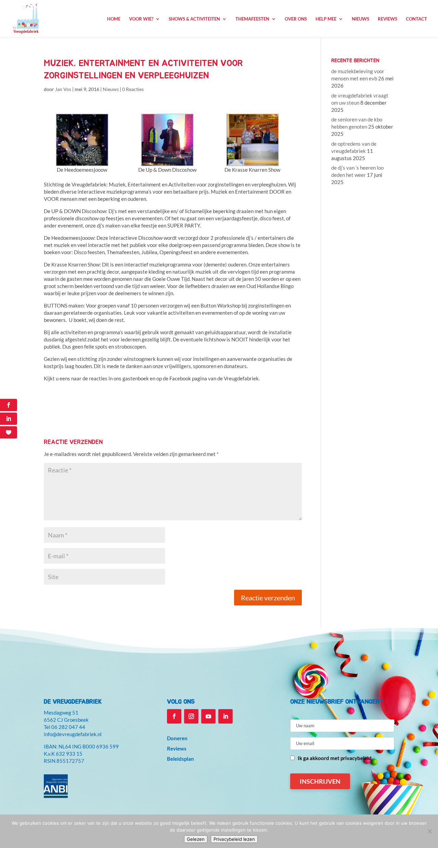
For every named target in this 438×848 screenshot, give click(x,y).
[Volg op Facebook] (174, 716)
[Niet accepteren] (429, 831)
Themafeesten (252, 19)
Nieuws (360, 19)
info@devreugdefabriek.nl (73, 734)
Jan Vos (63, 89)
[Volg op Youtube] (208, 716)
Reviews (387, 19)
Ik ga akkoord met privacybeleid (335, 758)
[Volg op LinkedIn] (225, 716)
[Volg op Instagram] (191, 716)
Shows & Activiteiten (194, 19)
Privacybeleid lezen (234, 839)
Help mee (325, 19)
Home (113, 19)
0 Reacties (133, 89)
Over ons (296, 19)
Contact (416, 19)
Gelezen (196, 839)
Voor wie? (141, 19)
